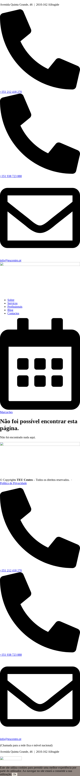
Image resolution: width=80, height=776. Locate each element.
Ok (14, 774)
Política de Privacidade (13, 483)
